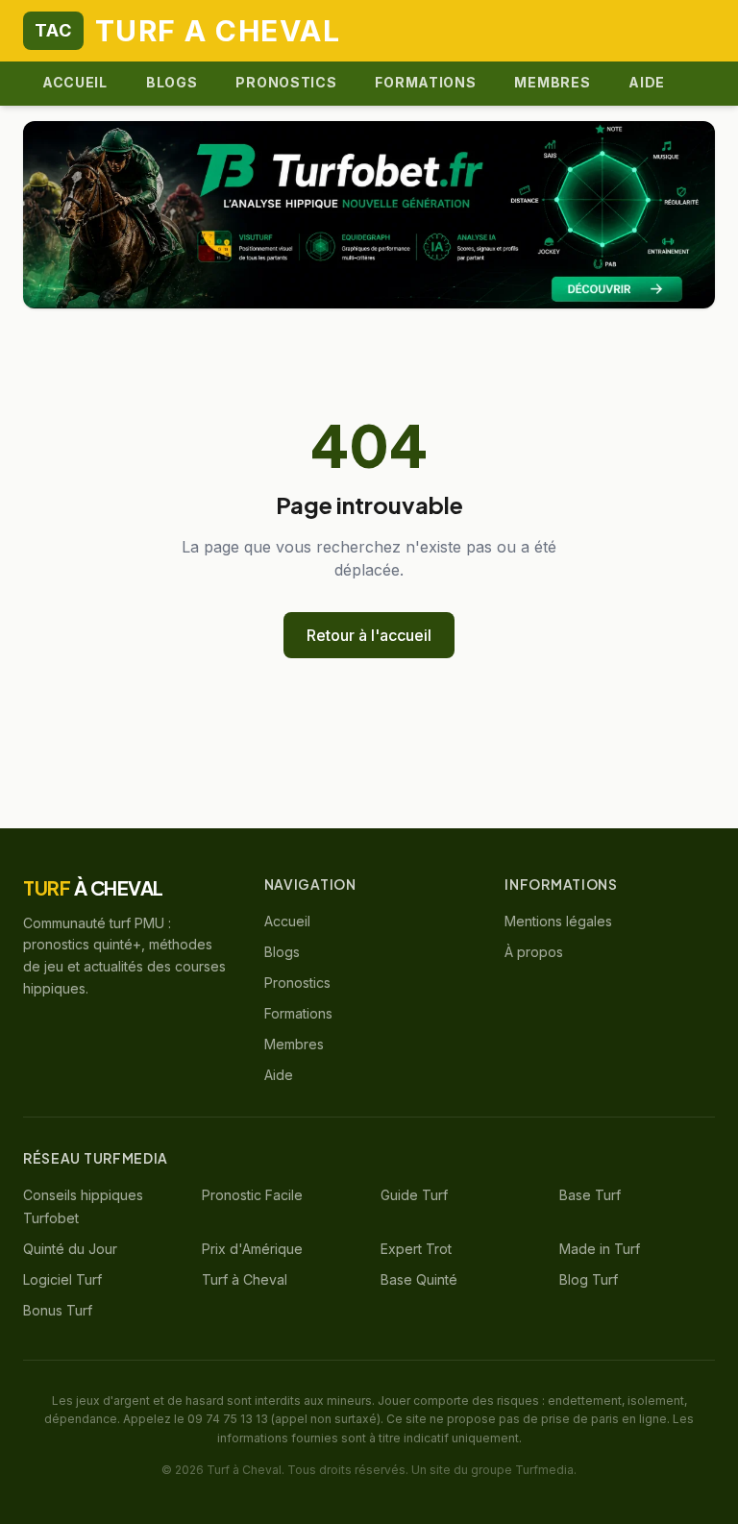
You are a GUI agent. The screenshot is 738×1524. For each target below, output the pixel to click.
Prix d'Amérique (252, 1249)
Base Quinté (419, 1279)
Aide (646, 82)
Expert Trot (416, 1249)
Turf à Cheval (244, 1279)
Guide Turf (414, 1195)
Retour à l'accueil (369, 635)
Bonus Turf (57, 1310)
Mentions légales (558, 921)
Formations (425, 82)
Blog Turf (588, 1279)
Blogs (172, 82)
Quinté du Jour (70, 1249)
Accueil (75, 82)
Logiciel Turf (62, 1279)
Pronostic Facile (252, 1195)
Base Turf (590, 1195)
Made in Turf (599, 1249)
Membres (552, 82)
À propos (533, 952)
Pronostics (285, 82)
